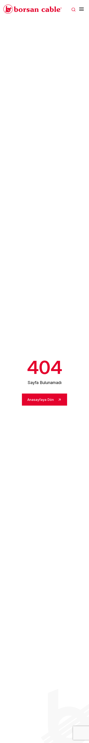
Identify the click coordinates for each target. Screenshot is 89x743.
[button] (73, 9)
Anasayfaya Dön (41, 399)
